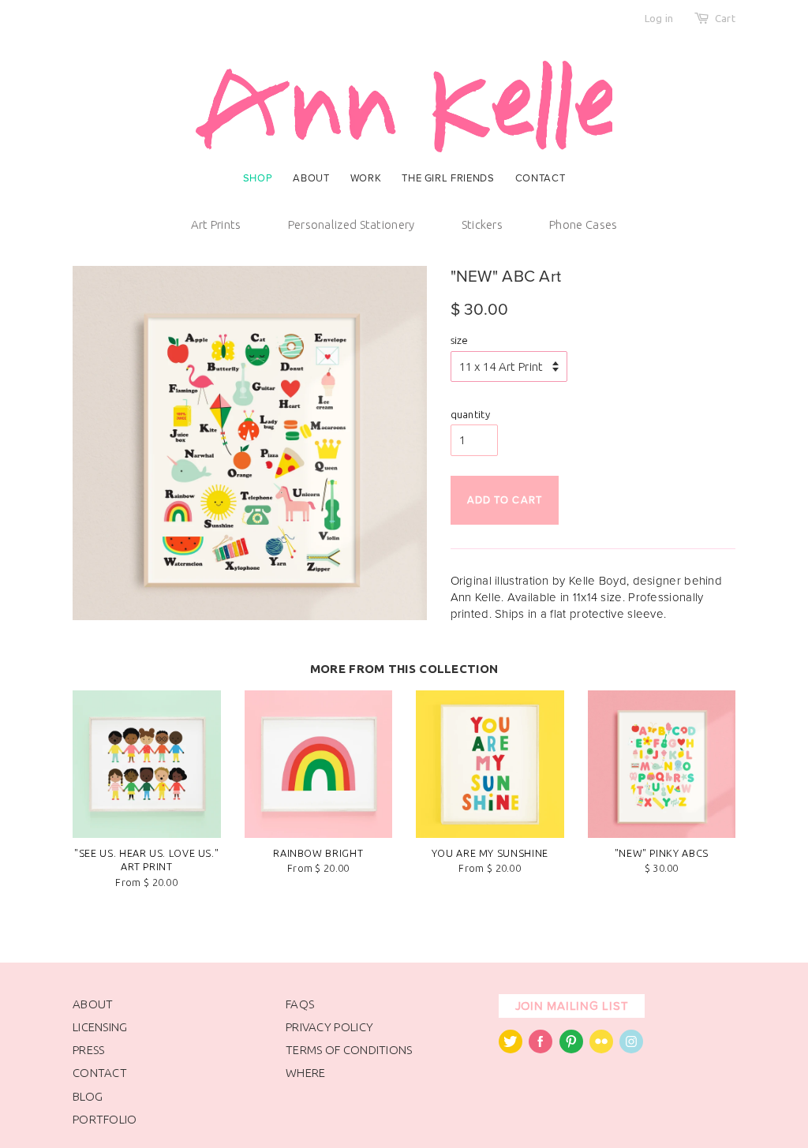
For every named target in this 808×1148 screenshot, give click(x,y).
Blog (88, 1096)
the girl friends (448, 178)
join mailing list (572, 1006)
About (311, 178)
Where (306, 1072)
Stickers (482, 224)
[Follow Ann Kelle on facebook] (540, 1049)
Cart (725, 18)
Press (89, 1049)
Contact (540, 178)
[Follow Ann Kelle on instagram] (631, 1049)
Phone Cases (583, 224)
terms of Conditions (349, 1049)
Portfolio (105, 1119)
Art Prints (216, 224)
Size (460, 340)
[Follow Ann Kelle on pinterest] (571, 1049)
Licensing (100, 1027)
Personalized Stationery (351, 224)
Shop (258, 178)
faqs (300, 1004)
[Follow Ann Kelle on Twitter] (510, 1049)
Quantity (470, 414)
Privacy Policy (329, 1027)
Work (366, 178)
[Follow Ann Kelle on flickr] (601, 1049)
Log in (659, 18)
